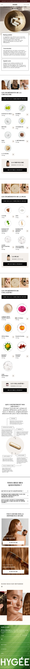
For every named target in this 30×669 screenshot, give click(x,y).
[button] (13, 114)
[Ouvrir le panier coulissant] (28, 4)
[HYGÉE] (15, 661)
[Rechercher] (24, 4)
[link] (15, 99)
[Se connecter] (26, 4)
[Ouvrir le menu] (2, 4)
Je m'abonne (24, 635)
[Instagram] (2, 586)
